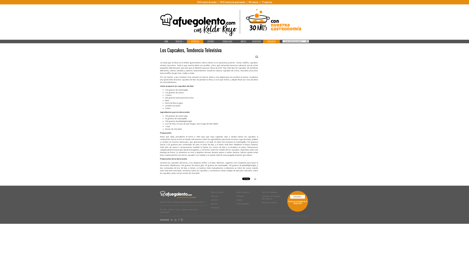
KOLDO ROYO (256, 41)
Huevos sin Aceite (269, 202)
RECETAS (179, 41)
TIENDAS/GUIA (227, 41)
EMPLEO (243, 41)
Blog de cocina (217, 192)
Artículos (214, 200)
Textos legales (242, 203)
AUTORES (210, 41)
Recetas (214, 196)
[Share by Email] (255, 179)
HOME (166, 41)
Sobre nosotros (243, 192)
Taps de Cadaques (269, 192)
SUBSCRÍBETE (297, 197)
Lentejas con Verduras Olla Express (271, 197)
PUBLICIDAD (271, 41)
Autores (214, 203)
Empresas (215, 207)
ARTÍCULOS (195, 41)
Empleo (239, 200)
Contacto (240, 196)
